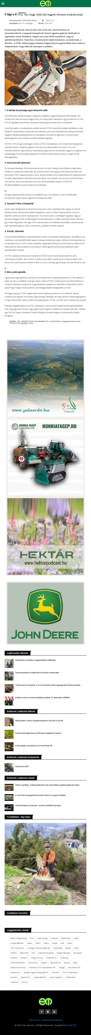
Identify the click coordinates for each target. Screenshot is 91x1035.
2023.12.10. (49, 20)
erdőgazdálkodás (17, 943)
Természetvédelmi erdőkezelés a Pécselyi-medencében (37, 673)
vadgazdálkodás (40, 977)
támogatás (77, 953)
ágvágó (24, 323)
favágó (54, 943)
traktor (69, 943)
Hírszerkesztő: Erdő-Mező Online (22, 20)
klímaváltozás (55, 963)
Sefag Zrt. (24, 958)
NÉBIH (38, 943)
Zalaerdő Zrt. (15, 972)
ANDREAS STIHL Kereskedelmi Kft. (35, 321)
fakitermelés (66, 938)
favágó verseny (37, 958)
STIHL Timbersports (70, 972)
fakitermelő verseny (18, 967)
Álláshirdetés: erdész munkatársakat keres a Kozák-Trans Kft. (39, 721)
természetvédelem (18, 963)
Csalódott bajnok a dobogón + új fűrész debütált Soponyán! (38, 805)
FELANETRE (71, 1025)
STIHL (30, 323)
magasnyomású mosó (71, 321)
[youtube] (54, 1011)
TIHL (18, 321)
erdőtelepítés (71, 977)
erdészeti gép (42, 938)
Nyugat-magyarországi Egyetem (36, 972)
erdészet (14, 958)
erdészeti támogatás (46, 953)
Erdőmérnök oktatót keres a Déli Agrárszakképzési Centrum (38, 733)
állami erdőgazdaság (18, 938)
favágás (62, 967)
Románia (14, 977)
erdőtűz (14, 953)
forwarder (55, 972)
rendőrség (64, 958)
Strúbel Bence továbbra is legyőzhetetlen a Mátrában (35, 660)
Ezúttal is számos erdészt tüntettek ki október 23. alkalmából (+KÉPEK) (42, 698)
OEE (33, 953)
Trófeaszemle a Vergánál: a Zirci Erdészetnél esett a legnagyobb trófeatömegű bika (47, 685)
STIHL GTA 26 (14, 323)
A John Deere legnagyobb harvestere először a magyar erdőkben (40, 795)
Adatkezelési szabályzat (51, 1020)
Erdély (76, 938)
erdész (46, 943)
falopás (68, 948)
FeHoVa (25, 982)
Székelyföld (57, 948)
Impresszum (34, 1020)
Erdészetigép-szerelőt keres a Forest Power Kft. (34, 746)
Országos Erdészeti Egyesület (39, 948)
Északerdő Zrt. (51, 958)
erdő (62, 943)
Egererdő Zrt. (26, 977)
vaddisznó (14, 982)
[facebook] (41, 1011)
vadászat (54, 938)
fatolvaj (67, 963)
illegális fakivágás (63, 953)
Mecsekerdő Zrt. (74, 967)
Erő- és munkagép (26, 23)
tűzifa (76, 948)
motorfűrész (55, 321)
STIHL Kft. (48, 23)
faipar (75, 963)
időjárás (44, 963)
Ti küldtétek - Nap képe (18, 817)
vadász (29, 943)
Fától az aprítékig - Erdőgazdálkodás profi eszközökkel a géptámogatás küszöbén (47, 785)
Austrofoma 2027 (22, 766)
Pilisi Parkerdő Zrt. (17, 948)
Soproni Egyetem (56, 977)
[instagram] (48, 1011)
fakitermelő (24, 953)
